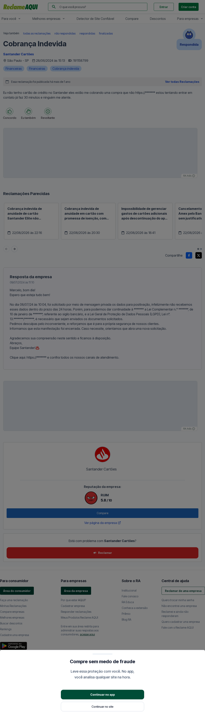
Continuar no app (102, 694)
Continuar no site (102, 706)
